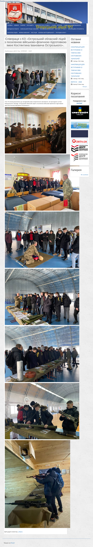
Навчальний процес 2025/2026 (29, 29)
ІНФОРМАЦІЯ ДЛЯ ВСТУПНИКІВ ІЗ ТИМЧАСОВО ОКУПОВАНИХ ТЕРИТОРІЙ (77, 53)
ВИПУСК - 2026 (76, 82)
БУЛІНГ (79, 103)
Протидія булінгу (61, 32)
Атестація (34, 32)
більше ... (85, 86)
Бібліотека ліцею (12, 32)
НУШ (64, 29)
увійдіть (20, 532)
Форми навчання (24, 32)
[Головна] (15, 12)
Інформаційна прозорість (76, 29)
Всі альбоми (84, 175)
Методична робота (13, 29)
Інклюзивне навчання (47, 29)
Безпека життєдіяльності (46, 32)
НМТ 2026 (57, 29)
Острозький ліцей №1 (54, 26)
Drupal (13, 543)
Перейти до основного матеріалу (10, 1)
